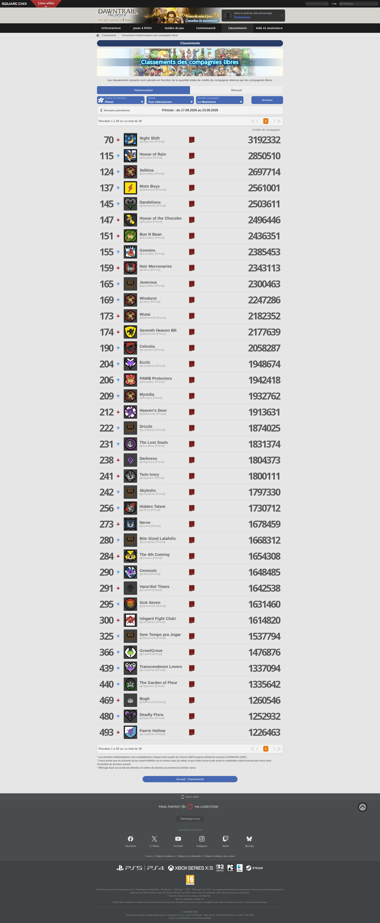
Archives (267, 100)
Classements (109, 35)
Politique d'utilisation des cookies (219, 856)
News (156, 846)
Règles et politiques (165, 856)
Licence (149, 856)
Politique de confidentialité (189, 856)
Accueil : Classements (190, 779)
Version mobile (192, 797)
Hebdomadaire (143, 90)
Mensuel (236, 90)
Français (348, 3)
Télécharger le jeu (190, 818)
